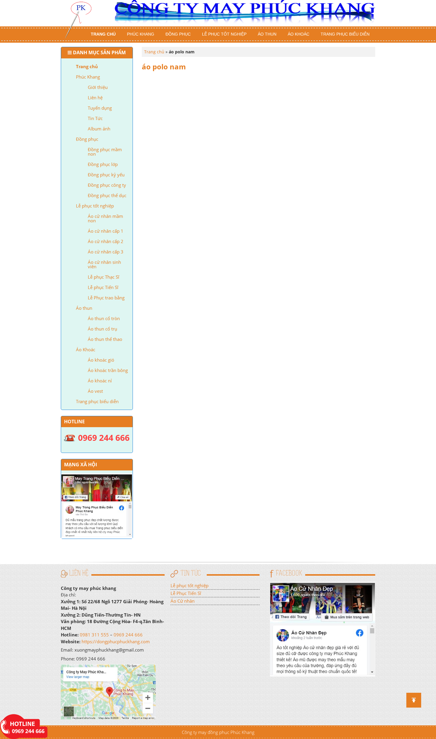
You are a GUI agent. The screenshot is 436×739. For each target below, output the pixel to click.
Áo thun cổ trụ (102, 329)
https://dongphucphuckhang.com (116, 641)
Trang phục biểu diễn (345, 34)
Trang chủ (103, 34)
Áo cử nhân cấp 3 (105, 252)
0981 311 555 (94, 635)
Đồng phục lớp (103, 164)
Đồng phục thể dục (107, 195)
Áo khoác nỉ (100, 381)
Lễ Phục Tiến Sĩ (186, 593)
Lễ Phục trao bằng (106, 298)
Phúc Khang (140, 34)
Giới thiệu (98, 87)
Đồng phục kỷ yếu (106, 175)
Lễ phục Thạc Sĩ (103, 277)
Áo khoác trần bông (108, 370)
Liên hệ (95, 97)
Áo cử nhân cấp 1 (105, 231)
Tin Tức (95, 118)
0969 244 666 (128, 635)
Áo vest (95, 391)
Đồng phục (178, 34)
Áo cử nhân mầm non (105, 218)
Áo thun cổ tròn (104, 318)
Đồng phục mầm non (105, 151)
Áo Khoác (298, 34)
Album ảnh (99, 129)
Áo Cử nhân (183, 601)
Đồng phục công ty (107, 185)
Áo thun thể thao (105, 339)
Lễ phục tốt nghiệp (224, 34)
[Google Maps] (108, 691)
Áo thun (267, 34)
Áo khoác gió (101, 360)
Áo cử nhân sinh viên (104, 264)
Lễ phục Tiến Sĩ (103, 287)
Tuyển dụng (100, 108)
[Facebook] (322, 628)
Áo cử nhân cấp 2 (105, 241)
